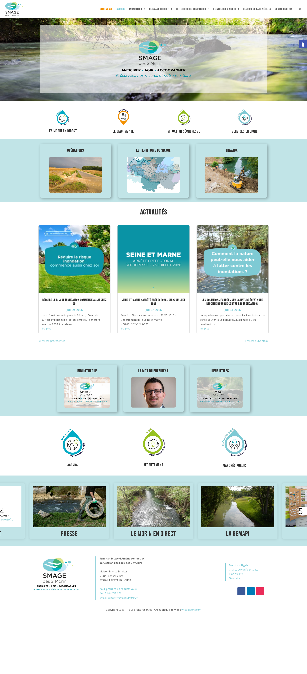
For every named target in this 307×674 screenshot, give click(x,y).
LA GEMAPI (69, 534)
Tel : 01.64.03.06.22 (110, 593)
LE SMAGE (237, 534)
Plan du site (236, 574)
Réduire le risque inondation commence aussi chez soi (74, 302)
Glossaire (234, 578)
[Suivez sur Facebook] (241, 591)
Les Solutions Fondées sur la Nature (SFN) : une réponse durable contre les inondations (232, 302)
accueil (121, 9)
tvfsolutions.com (191, 609)
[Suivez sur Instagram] (260, 591)
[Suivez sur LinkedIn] (251, 591)
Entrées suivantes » (257, 341)
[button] (303, 44)
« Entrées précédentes (51, 341)
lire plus (46, 328)
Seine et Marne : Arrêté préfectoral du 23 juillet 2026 (153, 302)
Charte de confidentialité (243, 569)
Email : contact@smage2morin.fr (118, 597)
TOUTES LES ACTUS (153, 350)
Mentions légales (239, 565)
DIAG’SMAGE (106, 9)
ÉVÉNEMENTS (153, 534)
